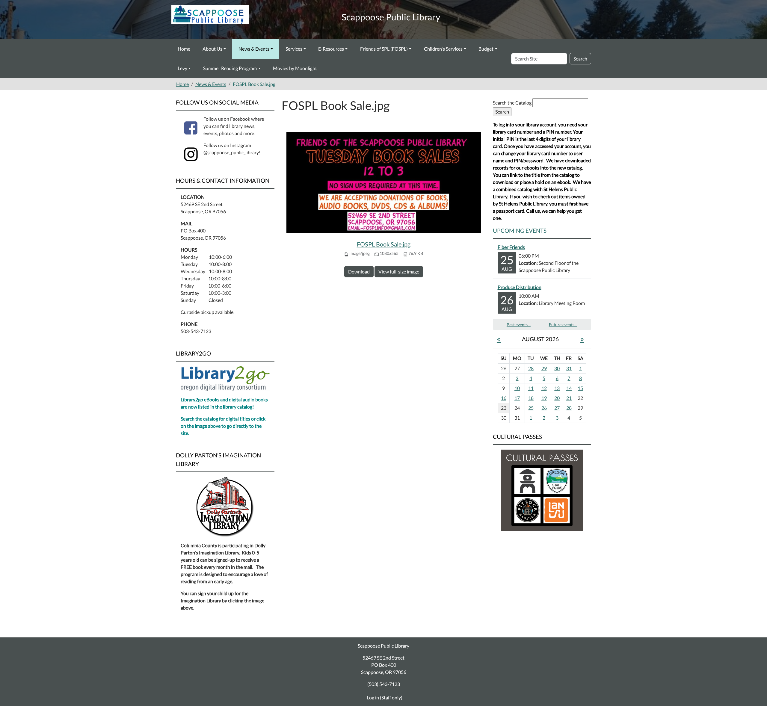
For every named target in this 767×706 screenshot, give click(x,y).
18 (531, 398)
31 (569, 368)
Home (184, 49)
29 (544, 368)
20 (557, 398)
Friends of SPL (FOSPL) (384, 49)
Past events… (519, 324)
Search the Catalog (512, 102)
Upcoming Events (519, 230)
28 (531, 368)
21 (569, 398)
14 (569, 388)
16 (503, 398)
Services (294, 49)
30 (557, 368)
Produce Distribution (519, 287)
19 (544, 398)
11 (531, 388)
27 (557, 408)
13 (557, 388)
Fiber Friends (511, 247)
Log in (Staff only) (384, 697)
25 (531, 408)
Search (580, 58)
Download (359, 271)
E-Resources (331, 49)
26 (544, 408)
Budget (485, 49)
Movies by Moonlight (295, 68)
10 (517, 388)
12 (544, 388)
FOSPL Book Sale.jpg (383, 244)
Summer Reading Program (230, 68)
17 (517, 398)
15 (580, 388)
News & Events (253, 49)
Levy (182, 68)
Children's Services (443, 49)
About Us (212, 49)
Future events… (563, 324)
